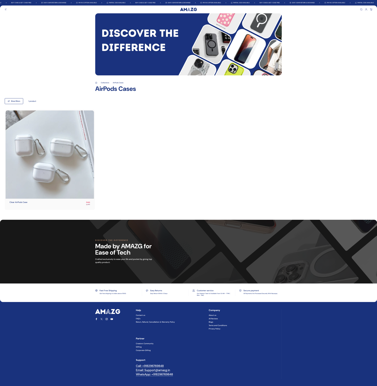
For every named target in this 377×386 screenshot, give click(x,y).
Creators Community (144, 343)
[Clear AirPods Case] (50, 154)
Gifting (139, 347)
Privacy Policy (214, 329)
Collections (105, 83)
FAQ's (138, 319)
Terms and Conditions (218, 325)
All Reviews (213, 319)
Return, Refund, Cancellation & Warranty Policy (155, 322)
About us (212, 315)
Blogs (211, 322)
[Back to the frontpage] (96, 83)
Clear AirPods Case (18, 202)
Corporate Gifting (143, 350)
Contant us (140, 315)
